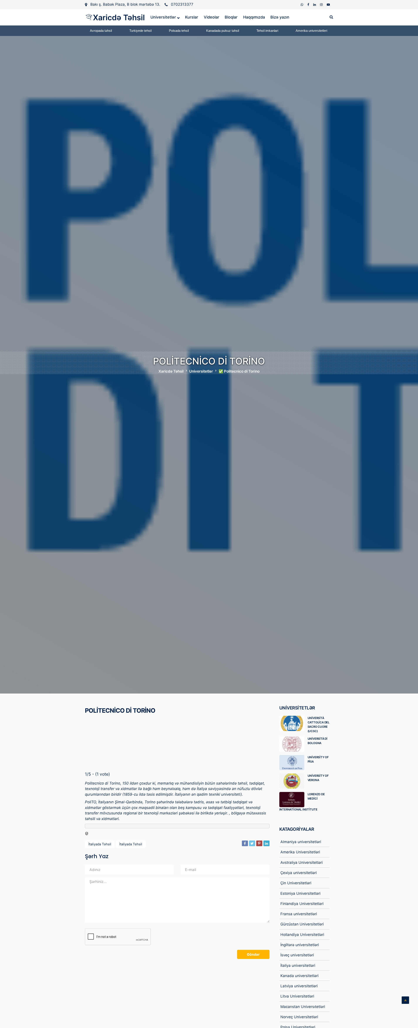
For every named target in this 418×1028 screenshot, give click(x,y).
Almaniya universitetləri (300, 842)
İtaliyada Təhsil (99, 844)
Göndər (253, 954)
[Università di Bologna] (293, 744)
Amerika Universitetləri (300, 852)
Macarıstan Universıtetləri (302, 1006)
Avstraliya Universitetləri (301, 862)
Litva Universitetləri (297, 996)
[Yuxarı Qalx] (405, 1000)
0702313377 (182, 4)
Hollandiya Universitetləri (302, 934)
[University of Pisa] (293, 762)
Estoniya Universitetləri (300, 893)
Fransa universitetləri (298, 914)
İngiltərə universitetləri (299, 945)
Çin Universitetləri (295, 883)
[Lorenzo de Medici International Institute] (293, 799)
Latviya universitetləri (299, 986)
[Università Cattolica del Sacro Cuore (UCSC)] (293, 723)
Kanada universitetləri (299, 976)
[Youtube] (328, 4)
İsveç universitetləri (297, 955)
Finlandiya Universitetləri (302, 903)
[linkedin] (315, 4)
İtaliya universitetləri (297, 965)
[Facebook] (308, 4)
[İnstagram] (322, 4)
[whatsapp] (302, 4)
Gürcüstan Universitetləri (302, 924)
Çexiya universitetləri (298, 873)
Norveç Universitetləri (299, 1017)
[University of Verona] (293, 781)
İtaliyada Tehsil (130, 844)
